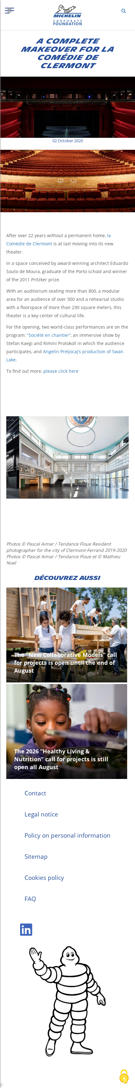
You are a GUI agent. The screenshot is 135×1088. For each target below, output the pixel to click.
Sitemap (36, 856)
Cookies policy (44, 878)
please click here (60, 371)
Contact (35, 793)
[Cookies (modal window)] (124, 1077)
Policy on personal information (67, 835)
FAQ (30, 899)
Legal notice (41, 814)
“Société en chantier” (49, 335)
